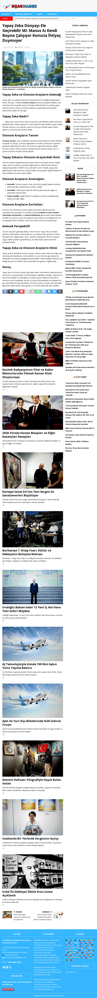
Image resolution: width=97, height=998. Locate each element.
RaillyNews (38, 979)
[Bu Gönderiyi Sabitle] (21, 292)
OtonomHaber (81, 291)
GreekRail (53, 984)
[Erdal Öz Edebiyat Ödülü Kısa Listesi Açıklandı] (32, 871)
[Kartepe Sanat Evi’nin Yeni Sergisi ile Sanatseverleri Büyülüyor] (32, 470)
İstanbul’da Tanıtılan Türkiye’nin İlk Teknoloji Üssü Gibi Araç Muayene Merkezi (79, 345)
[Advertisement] (32, 313)
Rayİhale (58, 972)
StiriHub (44, 987)
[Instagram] (10, 967)
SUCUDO (37, 940)
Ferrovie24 (37, 987)
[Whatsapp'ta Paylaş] (38, 292)
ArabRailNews (49, 982)
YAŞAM (39, 14)
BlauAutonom (45, 984)
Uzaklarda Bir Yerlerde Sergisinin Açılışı (30, 838)
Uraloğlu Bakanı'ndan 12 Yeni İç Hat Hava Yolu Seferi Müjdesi (83, 158)
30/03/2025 (9, 47)
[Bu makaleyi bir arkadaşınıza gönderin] (27, 292)
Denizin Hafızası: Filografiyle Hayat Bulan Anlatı (31, 781)
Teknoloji (27, 47)
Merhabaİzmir (49, 947)
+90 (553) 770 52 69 (11, 955)
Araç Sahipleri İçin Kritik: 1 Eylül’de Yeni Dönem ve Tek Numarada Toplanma (80, 322)
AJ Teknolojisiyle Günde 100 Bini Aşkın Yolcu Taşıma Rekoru (29, 666)
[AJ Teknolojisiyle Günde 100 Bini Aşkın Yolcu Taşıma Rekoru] (32, 644)
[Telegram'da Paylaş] (49, 292)
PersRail (37, 984)
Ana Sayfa (6, 14)
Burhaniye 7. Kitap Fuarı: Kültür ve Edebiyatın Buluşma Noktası (26, 552)
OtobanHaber (48, 960)
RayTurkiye (47, 970)
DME (49, 987)
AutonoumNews (47, 979)
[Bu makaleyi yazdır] (32, 292)
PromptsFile (38, 989)
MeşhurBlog (38, 975)
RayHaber (81, 215)
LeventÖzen (38, 945)
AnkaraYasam (57, 945)
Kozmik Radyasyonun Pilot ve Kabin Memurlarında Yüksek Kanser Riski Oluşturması (27, 373)
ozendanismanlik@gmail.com (15, 957)
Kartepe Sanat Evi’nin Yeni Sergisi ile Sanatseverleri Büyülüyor (28, 493)
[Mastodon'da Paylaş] (43, 292)
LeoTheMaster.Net (40, 957)
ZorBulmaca (55, 970)
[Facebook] (3, 967)
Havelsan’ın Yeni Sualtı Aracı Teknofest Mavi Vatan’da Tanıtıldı (77, 392)
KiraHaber (57, 960)
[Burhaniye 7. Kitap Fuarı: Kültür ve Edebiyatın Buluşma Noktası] (32, 529)
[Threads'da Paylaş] (60, 292)
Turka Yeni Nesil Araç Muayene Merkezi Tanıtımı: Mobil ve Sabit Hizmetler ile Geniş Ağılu (79, 354)
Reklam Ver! (52, 14)
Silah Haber (81, 377)
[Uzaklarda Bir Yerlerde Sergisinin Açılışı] (32, 817)
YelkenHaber (49, 950)
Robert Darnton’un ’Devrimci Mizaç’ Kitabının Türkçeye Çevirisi (82, 141)
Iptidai (46, 955)
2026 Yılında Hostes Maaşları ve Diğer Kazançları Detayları (28, 434)
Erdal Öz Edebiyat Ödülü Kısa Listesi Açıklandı (27, 893)
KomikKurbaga (50, 967)
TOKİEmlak (46, 975)
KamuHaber (38, 952)
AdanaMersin (39, 947)
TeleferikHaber (53, 940)
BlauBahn (57, 979)
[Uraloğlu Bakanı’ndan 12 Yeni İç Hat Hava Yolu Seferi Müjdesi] (32, 587)
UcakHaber (47, 952)
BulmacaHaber (54, 962)
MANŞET (20, 47)
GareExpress (38, 982)
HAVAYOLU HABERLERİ (23, 14)
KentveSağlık (38, 972)
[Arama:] (83, 18)
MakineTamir (38, 955)
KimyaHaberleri (50, 943)
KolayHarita (38, 970)
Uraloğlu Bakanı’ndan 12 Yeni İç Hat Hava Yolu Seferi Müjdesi (31, 609)
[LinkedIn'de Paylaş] (16, 292)
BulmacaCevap (39, 967)
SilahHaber (52, 955)
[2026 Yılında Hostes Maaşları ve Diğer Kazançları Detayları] (32, 412)
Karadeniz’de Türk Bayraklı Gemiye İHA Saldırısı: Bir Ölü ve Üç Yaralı (79, 415)
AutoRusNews (56, 987)
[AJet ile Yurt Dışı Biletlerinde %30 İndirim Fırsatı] (32, 701)
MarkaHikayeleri (43, 962)
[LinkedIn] (7, 967)
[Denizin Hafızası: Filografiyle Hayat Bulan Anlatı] (32, 758)
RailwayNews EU (48, 989)
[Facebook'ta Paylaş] (5, 292)
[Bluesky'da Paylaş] (54, 292)
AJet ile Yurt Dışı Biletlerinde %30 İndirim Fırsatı (31, 723)
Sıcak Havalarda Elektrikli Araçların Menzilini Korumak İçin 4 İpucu (79, 306)
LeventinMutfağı (49, 972)
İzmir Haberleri (70, 972)
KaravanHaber (39, 950)
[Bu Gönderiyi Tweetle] (10, 292)
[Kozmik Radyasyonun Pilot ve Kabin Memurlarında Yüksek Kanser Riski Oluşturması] (32, 349)
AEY (35, 962)
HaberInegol (38, 960)
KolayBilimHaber (53, 957)
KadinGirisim (47, 945)
